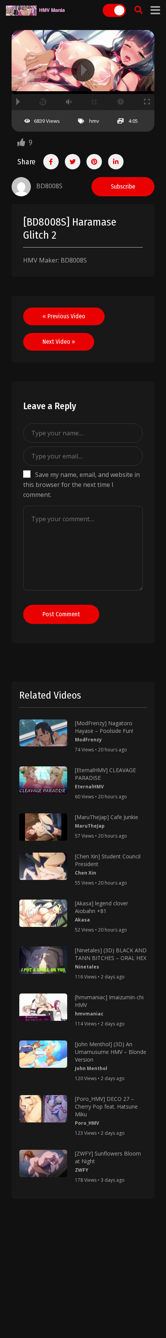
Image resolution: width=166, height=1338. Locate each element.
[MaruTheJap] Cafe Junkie (106, 817)
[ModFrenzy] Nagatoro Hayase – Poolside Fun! (104, 726)
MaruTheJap (90, 826)
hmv (94, 120)
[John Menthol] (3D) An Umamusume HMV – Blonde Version (110, 1051)
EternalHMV (89, 786)
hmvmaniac (89, 1013)
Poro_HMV (87, 1123)
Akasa (82, 920)
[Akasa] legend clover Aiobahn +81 (101, 907)
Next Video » (58, 341)
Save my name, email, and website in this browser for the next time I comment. (81, 484)
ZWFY (81, 1170)
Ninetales (87, 966)
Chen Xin (85, 873)
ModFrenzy (88, 739)
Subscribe (123, 186)
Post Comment (61, 614)
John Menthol (91, 1068)
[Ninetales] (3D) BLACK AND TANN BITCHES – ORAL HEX (111, 954)
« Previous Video (63, 316)
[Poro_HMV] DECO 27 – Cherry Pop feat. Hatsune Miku (106, 1106)
